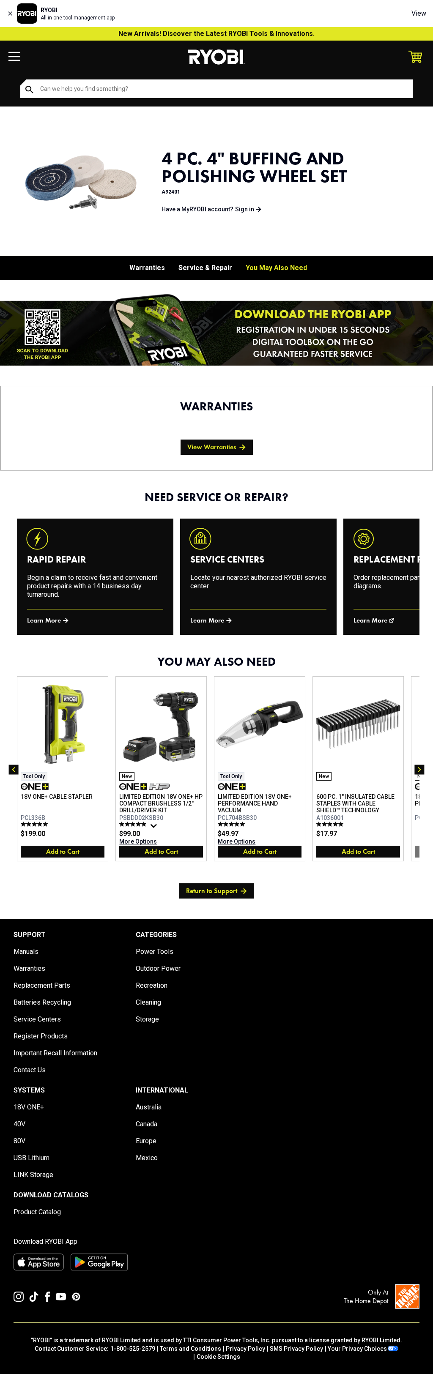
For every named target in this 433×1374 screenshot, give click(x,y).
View (418, 13)
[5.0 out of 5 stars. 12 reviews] (35, 824)
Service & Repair (205, 268)
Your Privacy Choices (357, 1348)
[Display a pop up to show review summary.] (155, 828)
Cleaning (148, 1002)
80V (19, 1141)
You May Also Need (276, 268)
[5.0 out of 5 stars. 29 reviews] (232, 824)
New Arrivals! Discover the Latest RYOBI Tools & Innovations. (216, 34)
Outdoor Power (158, 968)
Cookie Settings (218, 1356)
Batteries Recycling (42, 1002)
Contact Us (30, 1070)
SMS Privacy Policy (296, 1348)
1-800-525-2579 (132, 1348)
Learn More (44, 620)
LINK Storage (33, 1175)
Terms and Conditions (190, 1348)
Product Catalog (37, 1212)
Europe (146, 1141)
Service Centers (37, 1019)
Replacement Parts (42, 985)
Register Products (41, 1036)
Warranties (147, 268)
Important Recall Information (55, 1053)
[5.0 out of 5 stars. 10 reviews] (330, 824)
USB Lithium (31, 1158)
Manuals (26, 952)
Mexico (147, 1158)
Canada (146, 1124)
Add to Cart (62, 851)
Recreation (151, 985)
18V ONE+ (29, 1107)
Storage (147, 1019)
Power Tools (154, 952)
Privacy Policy (245, 1348)
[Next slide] (419, 770)
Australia (149, 1107)
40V (19, 1124)
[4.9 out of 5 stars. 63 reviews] (133, 824)
